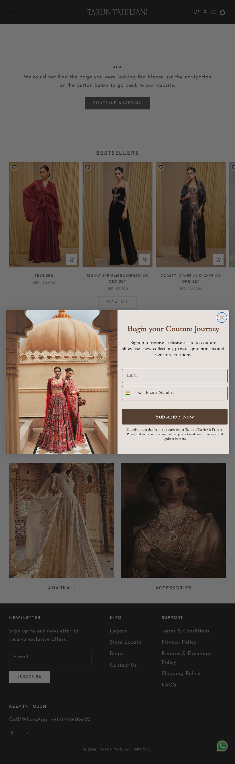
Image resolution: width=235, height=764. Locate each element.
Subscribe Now (175, 416)
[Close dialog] (222, 317)
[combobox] (132, 393)
